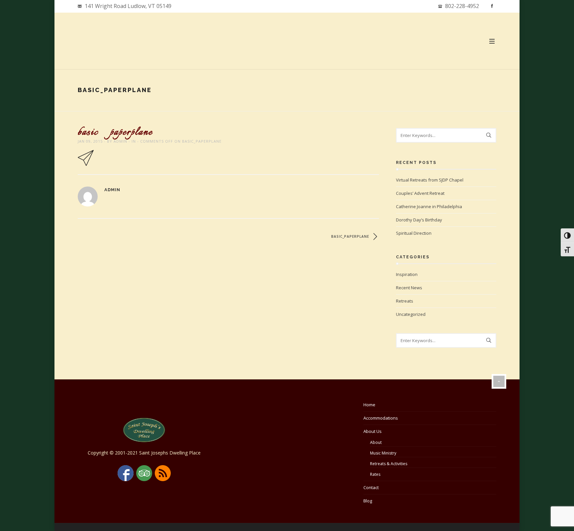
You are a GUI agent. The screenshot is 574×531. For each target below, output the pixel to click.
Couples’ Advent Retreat (420, 193)
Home (369, 405)
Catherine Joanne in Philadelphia (429, 206)
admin (120, 141)
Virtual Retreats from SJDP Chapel (429, 180)
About (376, 442)
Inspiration (407, 274)
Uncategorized (411, 314)
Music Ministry (383, 453)
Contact (371, 487)
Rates (375, 474)
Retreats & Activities (388, 463)
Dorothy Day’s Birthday (419, 220)
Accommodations (380, 418)
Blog (367, 501)
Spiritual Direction (413, 233)
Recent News (409, 288)
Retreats (404, 301)
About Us (372, 431)
